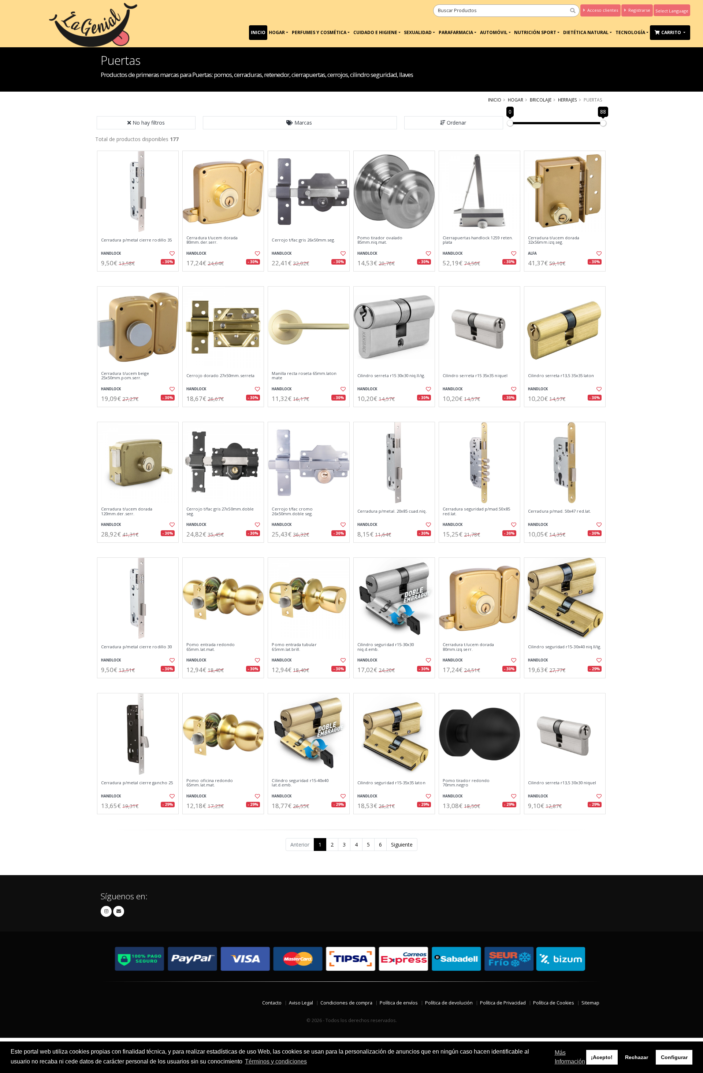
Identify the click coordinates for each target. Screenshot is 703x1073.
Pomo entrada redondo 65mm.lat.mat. (210, 647)
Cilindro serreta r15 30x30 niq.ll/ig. (391, 375)
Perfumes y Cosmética (319, 32)
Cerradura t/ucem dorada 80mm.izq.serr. (468, 647)
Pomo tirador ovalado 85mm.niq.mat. (379, 240)
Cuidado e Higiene (375, 32)
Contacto (272, 1003)
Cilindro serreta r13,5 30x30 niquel (562, 783)
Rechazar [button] (636, 1057)
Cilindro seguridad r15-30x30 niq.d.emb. (385, 647)
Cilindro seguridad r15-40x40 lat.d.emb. (300, 783)
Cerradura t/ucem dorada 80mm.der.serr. (212, 240)
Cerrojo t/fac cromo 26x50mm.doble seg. (292, 511)
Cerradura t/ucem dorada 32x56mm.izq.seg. (553, 240)
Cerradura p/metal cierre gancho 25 (137, 783)
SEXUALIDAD (418, 32)
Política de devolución (449, 1003)
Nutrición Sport (535, 32)
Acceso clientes (602, 10)
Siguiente (402, 844)
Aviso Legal (301, 1003)
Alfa (532, 253)
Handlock (111, 253)
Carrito (671, 32)
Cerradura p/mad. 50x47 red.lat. (559, 511)
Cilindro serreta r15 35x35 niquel (475, 375)
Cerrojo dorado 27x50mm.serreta (220, 375)
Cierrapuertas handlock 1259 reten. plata (478, 240)
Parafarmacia (456, 32)
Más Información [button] (570, 1057)
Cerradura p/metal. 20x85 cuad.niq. (392, 511)
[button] (300, 122)
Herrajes (567, 100)
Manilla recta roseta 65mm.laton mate (304, 375)
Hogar (277, 32)
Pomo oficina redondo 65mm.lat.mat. (209, 783)
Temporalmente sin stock (223, 277)
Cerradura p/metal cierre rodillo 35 (136, 240)
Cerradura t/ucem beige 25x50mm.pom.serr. (125, 375)
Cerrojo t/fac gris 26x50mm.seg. (303, 240)
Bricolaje (540, 100)
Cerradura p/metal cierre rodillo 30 (136, 647)
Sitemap (590, 1003)
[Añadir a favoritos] (171, 254)
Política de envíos (399, 1003)
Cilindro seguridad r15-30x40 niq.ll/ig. (564, 647)
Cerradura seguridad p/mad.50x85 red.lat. (476, 511)
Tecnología (630, 32)
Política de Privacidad (503, 1003)
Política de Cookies (553, 1003)
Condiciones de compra (346, 1003)
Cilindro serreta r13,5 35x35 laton (561, 375)
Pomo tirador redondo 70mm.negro (466, 783)
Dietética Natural (586, 32)
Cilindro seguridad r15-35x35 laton (391, 783)
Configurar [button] (674, 1057)
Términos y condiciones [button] (276, 1061)
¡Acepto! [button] (602, 1057)
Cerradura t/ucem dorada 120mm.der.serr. (126, 511)
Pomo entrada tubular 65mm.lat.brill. (294, 647)
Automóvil (493, 32)
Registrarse (638, 10)
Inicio (258, 32)
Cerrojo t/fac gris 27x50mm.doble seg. (220, 511)
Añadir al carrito (140, 277)
